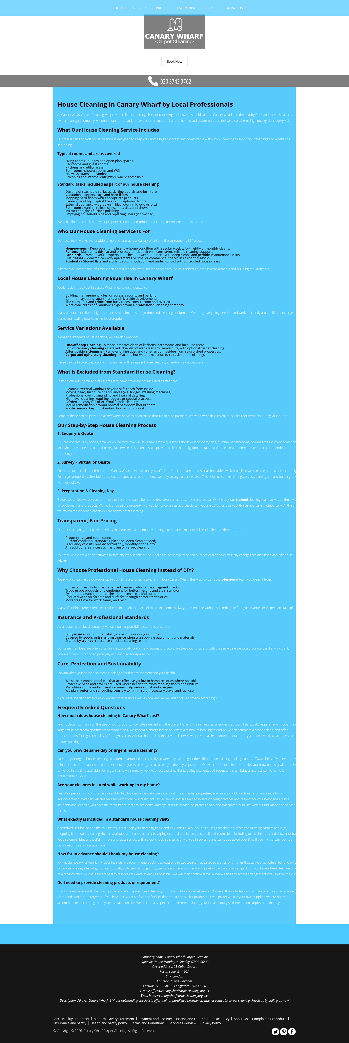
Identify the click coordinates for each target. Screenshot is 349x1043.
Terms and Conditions (148, 1023)
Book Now (174, 61)
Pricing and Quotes (190, 1019)
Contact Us (233, 8)
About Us (241, 1019)
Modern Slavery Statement (114, 1019)
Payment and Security (155, 1019)
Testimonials (186, 8)
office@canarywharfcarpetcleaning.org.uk (180, 991)
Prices (161, 8)
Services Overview (182, 1023)
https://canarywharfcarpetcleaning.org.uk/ (178, 995)
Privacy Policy (210, 1023)
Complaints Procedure (269, 1019)
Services (140, 8)
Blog (210, 8)
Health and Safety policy (108, 1023)
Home (119, 8)
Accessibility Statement (71, 1019)
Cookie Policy (219, 1019)
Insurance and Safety (70, 1023)
